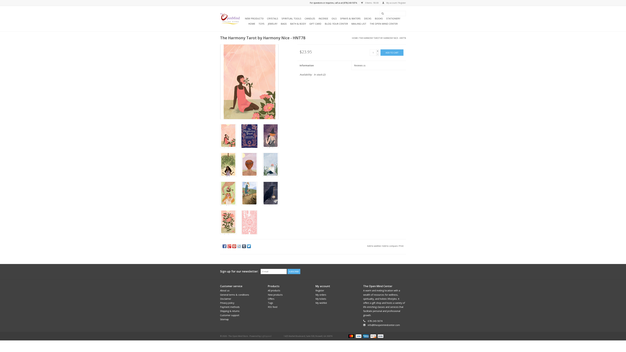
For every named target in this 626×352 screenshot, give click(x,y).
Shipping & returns (229, 311)
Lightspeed (266, 336)
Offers (271, 298)
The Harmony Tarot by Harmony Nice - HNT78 (382, 38)
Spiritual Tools (291, 18)
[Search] (382, 13)
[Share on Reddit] (239, 246)
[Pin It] (234, 246)
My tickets (320, 298)
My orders (320, 294)
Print (401, 246)
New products (275, 294)
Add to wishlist (374, 246)
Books (379, 18)
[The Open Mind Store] (230, 18)
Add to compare (390, 246)
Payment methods (230, 306)
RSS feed (272, 306)
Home (251, 23)
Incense (323, 18)
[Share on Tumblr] (244, 246)
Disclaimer (225, 298)
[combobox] (393, 13)
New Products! (254, 18)
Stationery (393, 18)
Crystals (272, 18)
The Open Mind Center (384, 23)
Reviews (359, 65)
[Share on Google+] (229, 246)
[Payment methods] (351, 336)
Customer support (229, 315)
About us (225, 290)
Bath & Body (298, 23)
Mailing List (358, 23)
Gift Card (315, 23)
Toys (261, 23)
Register (319, 290)
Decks (367, 18)
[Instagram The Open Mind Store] (403, 271)
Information (307, 65)
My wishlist (321, 302)
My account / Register (396, 2)
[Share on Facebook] (224, 246)
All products (274, 290)
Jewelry (272, 23)
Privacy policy (227, 302)
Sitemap (224, 319)
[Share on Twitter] (249, 246)
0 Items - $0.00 (372, 2)
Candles (310, 18)
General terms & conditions (234, 294)
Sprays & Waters (350, 18)
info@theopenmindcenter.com (384, 325)
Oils (334, 18)
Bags (284, 23)
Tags (270, 302)
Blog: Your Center (336, 23)
